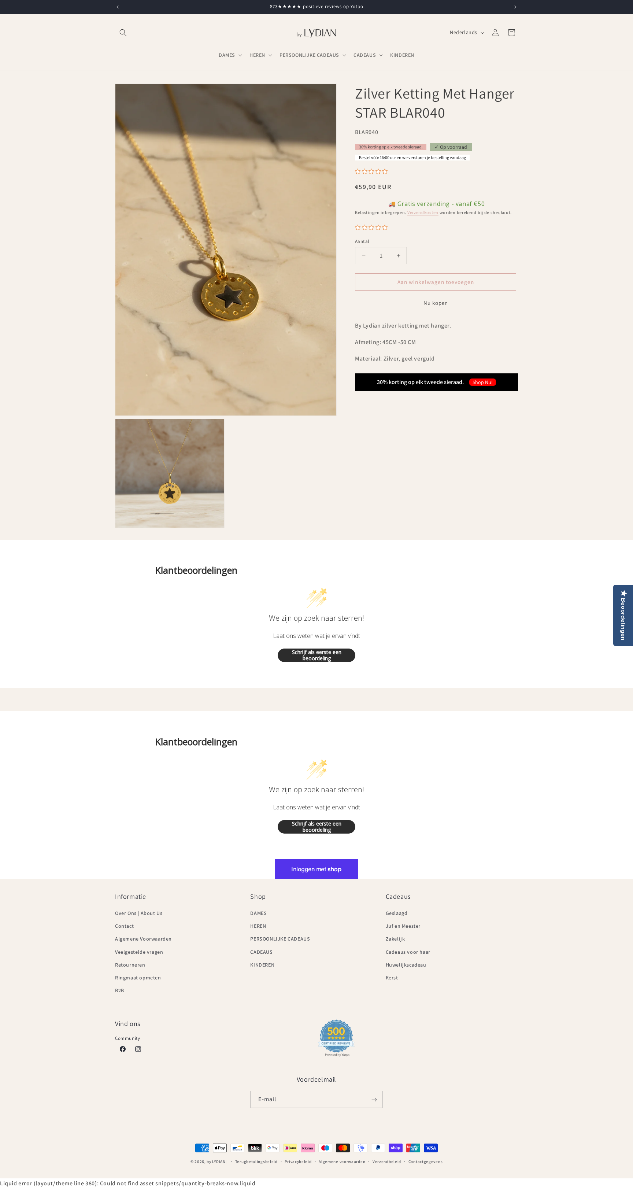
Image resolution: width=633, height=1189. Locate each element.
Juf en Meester (403, 926)
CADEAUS (261, 952)
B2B (119, 990)
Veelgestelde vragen (139, 952)
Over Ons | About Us (138, 913)
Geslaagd (397, 913)
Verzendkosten (422, 212)
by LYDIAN (216, 1161)
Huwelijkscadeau (406, 964)
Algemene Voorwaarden (143, 939)
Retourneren (130, 964)
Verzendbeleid (387, 1161)
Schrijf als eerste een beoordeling (316, 655)
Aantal (362, 241)
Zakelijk (395, 939)
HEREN (258, 926)
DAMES (258, 913)
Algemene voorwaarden (342, 1161)
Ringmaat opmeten (138, 977)
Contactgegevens (425, 1161)
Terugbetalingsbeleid (256, 1161)
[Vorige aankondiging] (118, 7)
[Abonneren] (374, 1099)
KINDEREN (262, 964)
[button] (123, 33)
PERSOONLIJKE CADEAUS (280, 939)
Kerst (392, 977)
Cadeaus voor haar (408, 952)
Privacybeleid (298, 1161)
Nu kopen (435, 303)
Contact (124, 926)
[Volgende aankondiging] (515, 7)
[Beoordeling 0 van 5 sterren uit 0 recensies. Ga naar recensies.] (373, 171)
